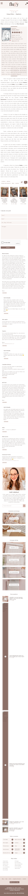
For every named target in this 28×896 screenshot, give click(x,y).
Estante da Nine (5, 864)
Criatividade (5, 839)
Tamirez (4, 331)
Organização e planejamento (17, 849)
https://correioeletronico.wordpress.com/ (10, 460)
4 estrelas (3, 181)
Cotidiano (16, 842)
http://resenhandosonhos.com (8, 343)
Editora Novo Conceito (6, 183)
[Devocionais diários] (14, 572)
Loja (6, 878)
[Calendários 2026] (14, 547)
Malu (3, 427)
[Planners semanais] (14, 560)
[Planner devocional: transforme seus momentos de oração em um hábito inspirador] (14, 765)
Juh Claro (4, 382)
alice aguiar (5, 319)
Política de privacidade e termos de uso (14, 889)
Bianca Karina (5, 253)
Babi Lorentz (5, 436)
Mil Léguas (17, 861)
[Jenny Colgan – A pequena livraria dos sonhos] (5, 192)
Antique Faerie (5, 861)
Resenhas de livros (14, 10)
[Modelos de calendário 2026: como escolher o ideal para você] (14, 823)
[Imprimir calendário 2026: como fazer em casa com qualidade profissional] (14, 829)
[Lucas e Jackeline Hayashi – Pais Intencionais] (14, 192)
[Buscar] (24, 505)
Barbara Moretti (5, 862)
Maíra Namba (5, 868)
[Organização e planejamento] (14, 530)
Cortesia (8, 181)
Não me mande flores (18, 864)
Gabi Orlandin (7, 297)
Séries (13, 183)
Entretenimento (6, 846)
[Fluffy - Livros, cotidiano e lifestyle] (14, 4)
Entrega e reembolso (15, 890)
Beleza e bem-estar (18, 839)
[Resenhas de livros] (14, 518)
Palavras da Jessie (18, 865)
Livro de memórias (6, 866)
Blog (3, 878)
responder (5, 292)
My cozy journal (17, 862)
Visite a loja (15, 882)
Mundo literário (6, 849)
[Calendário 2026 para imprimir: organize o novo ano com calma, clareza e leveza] (14, 599)
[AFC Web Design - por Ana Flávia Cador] (20, 893)
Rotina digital (5, 842)
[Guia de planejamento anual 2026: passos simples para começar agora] (14, 656)
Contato (24, 878)
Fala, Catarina (5, 865)
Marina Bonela (5, 869)
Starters (17, 183)
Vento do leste (17, 868)
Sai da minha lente (18, 866)
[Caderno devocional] (14, 584)
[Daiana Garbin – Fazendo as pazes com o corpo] (23, 192)
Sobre (10, 878)
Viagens (16, 852)
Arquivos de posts (17, 878)
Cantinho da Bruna (6, 364)
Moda (16, 846)
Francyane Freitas (6, 454)
